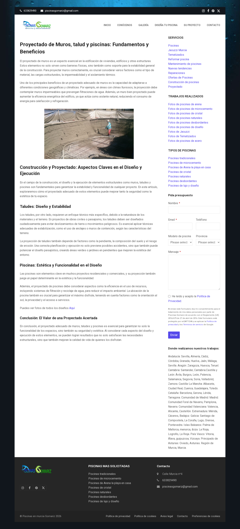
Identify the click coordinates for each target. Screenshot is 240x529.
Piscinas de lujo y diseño (183, 185)
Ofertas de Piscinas (180, 77)
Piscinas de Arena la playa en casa (189, 167)
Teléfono (201, 219)
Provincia (201, 236)
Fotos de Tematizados (182, 136)
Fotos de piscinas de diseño (185, 127)
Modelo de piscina (179, 236)
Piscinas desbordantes (182, 181)
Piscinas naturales (179, 176)
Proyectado (175, 86)
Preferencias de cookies (206, 516)
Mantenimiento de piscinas (184, 64)
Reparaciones (176, 73)
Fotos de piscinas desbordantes (188, 122)
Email (172, 219)
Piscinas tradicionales (181, 158)
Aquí (72, 308)
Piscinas (173, 45)
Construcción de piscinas (183, 82)
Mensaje (174, 252)
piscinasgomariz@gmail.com (180, 486)
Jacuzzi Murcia (177, 50)
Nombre (174, 203)
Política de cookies (145, 516)
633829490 (169, 480)
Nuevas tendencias (180, 68)
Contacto (182, 516)
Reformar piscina (178, 59)
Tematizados (176, 54)
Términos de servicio (193, 324)
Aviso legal (166, 516)
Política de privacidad (118, 516)
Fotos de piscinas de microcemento (190, 109)
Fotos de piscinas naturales (185, 118)
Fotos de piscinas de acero (185, 140)
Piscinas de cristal (179, 172)
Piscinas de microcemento (184, 162)
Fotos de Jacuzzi (179, 131)
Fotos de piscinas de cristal (185, 113)
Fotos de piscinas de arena (185, 104)
